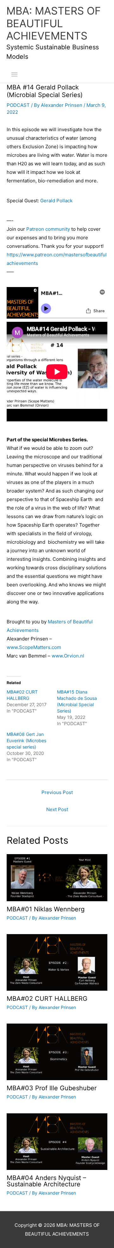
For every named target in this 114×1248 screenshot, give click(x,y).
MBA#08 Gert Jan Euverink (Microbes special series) (26, 740)
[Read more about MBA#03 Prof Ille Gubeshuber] (57, 1052)
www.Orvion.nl (68, 656)
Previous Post (57, 792)
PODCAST (18, 105)
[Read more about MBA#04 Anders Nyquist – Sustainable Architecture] (57, 1141)
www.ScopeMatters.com (34, 647)
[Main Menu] (14, 74)
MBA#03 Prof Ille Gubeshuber (52, 1088)
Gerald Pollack (56, 201)
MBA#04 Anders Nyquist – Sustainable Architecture (46, 1181)
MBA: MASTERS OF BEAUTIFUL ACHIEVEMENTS (53, 23)
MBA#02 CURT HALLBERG (47, 998)
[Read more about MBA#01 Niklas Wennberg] (57, 877)
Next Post (57, 809)
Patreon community (48, 229)
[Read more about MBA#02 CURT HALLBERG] (57, 962)
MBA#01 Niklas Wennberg (46, 909)
